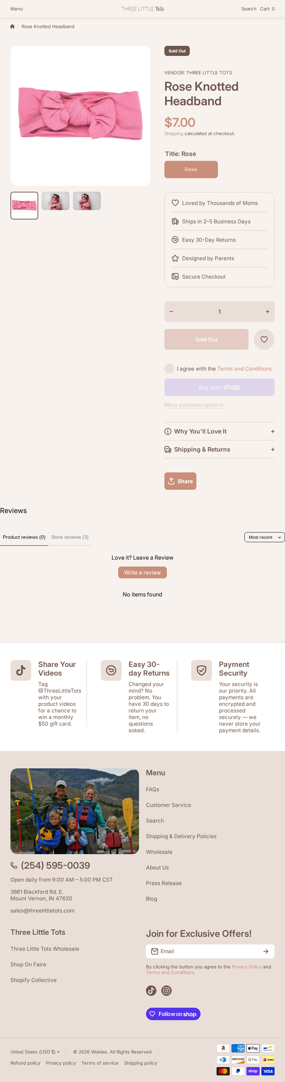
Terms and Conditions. (245, 368)
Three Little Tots (209, 72)
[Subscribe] (266, 951)
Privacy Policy (247, 966)
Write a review (142, 572)
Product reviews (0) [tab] (24, 537)
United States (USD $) (32, 1052)
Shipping (173, 133)
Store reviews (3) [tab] (70, 537)
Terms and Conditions (170, 972)
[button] (267, 8)
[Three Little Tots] (142, 8)
